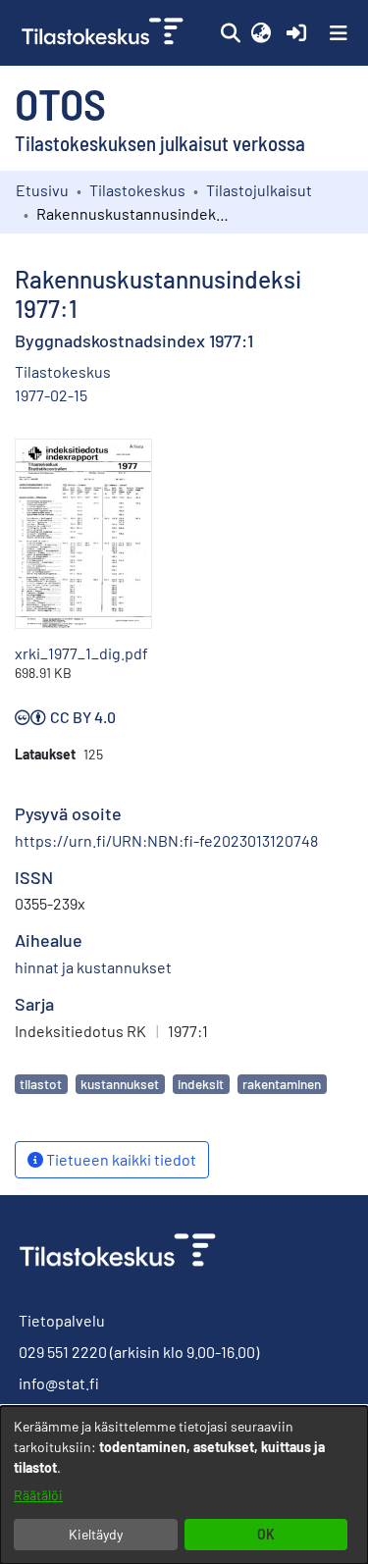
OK (266, 1534)
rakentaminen (281, 1083)
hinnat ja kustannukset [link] (93, 967)
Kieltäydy (96, 1534)
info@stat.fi (59, 1383)
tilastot (41, 1083)
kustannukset (119, 1083)
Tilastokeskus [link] (137, 190)
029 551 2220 (63, 1351)
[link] (104, 33)
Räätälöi (38, 1494)
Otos (60, 103)
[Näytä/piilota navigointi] (338, 33)
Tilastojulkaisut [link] (259, 190)
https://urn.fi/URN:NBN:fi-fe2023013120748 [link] (166, 840)
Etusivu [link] (42, 190)
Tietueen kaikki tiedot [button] (119, 1159)
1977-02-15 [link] (51, 395)
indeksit (201, 1083)
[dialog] (184, 1485)
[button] (230, 33)
